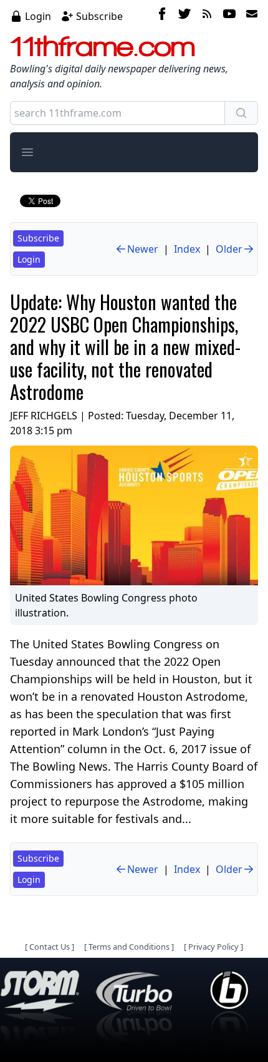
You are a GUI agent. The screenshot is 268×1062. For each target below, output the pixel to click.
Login (38, 16)
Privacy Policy (213, 946)
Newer (142, 249)
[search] (241, 113)
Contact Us (49, 946)
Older (229, 249)
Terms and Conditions (129, 946)
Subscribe (99, 16)
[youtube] (229, 15)
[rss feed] (207, 15)
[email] (249, 15)
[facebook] (162, 15)
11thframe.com (102, 46)
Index (187, 249)
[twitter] (184, 15)
